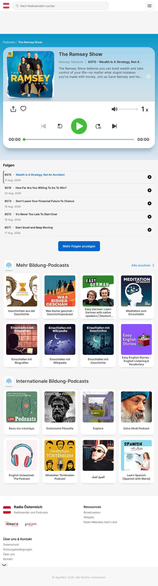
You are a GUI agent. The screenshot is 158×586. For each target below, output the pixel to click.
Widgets (89, 517)
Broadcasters (92, 512)
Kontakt (8, 559)
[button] (114, 109)
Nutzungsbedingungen (17, 549)
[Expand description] (148, 76)
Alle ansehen (140, 265)
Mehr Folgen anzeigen (79, 246)
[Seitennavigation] (149, 6)
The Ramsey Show (30, 42)
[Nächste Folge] (113, 126)
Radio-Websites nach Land (100, 522)
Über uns (8, 554)
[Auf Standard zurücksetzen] (59, 126)
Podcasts (9, 42)
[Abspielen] (79, 126)
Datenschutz (11, 544)
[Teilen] (13, 109)
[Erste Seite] (98, 126)
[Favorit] (23, 109)
